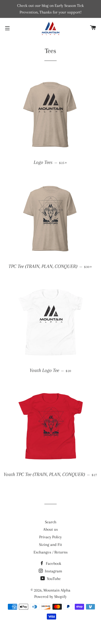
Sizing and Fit (50, 544)
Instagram (53, 571)
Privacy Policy (50, 537)
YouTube (53, 578)
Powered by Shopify (50, 596)
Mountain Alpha (56, 590)
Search (50, 522)
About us (50, 529)
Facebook (53, 563)
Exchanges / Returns (51, 552)
